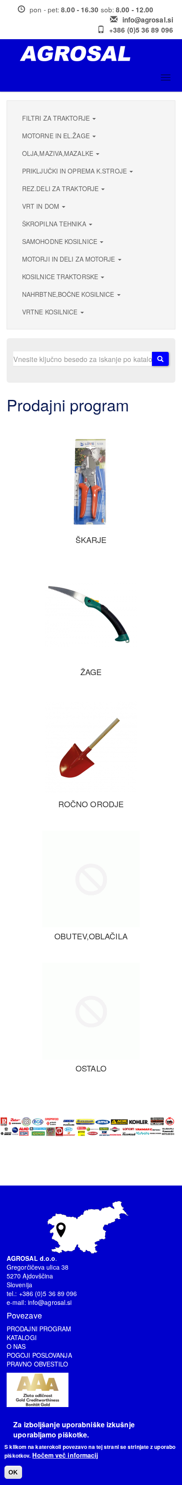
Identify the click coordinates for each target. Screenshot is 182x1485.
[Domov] (94, 53)
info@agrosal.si (148, 20)
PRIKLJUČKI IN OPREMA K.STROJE (75, 170)
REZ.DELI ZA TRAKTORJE (61, 188)
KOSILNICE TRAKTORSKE (61, 276)
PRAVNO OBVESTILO (37, 1363)
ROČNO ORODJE (91, 803)
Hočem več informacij (65, 1455)
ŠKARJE (91, 539)
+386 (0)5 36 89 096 (141, 30)
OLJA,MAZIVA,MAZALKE (58, 153)
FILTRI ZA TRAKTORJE (56, 118)
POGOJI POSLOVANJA (39, 1355)
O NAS (16, 1346)
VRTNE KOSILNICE (51, 311)
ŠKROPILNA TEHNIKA (55, 223)
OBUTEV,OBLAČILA (91, 936)
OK (13, 1472)
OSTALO (91, 1068)
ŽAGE (91, 671)
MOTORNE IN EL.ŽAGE (56, 135)
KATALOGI (22, 1337)
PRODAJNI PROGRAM (39, 1328)
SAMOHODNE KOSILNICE (60, 241)
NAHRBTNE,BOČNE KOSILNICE (69, 294)
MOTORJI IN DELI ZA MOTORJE (69, 259)
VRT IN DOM (41, 206)
